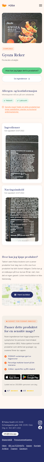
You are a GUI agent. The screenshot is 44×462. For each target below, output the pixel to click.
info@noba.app (10, 434)
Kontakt (37, 445)
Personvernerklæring (23, 439)
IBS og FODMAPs (16, 445)
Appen (29, 445)
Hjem (4, 445)
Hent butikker (23, 294)
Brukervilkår (7, 439)
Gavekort (23, 448)
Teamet (14, 448)
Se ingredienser (20, 78)
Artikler (5, 448)
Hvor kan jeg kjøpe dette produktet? (22, 70)
